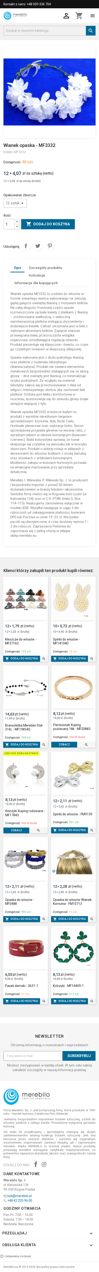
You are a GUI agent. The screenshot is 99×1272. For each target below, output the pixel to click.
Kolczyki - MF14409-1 (68, 986)
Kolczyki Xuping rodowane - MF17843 (25, 813)
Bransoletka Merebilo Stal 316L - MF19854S (23, 727)
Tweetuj (37, 245)
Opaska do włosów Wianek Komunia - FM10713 (72, 902)
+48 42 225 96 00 (19, 1200)
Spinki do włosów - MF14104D (66, 641)
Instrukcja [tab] (37, 275)
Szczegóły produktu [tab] (45, 268)
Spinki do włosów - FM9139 (72, 814)
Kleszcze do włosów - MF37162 (20, 641)
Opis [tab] (17, 268)
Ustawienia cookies (18, 1256)
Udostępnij (25, 245)
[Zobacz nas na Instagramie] (44, 1165)
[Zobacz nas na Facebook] (35, 1165)
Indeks (8, 152)
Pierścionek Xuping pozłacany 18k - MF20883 (71, 727)
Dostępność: (12, 162)
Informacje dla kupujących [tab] (36, 283)
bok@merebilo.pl (19, 1196)
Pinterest (49, 245)
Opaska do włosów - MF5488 (19, 902)
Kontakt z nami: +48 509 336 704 (27, 4)
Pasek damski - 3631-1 (21, 986)
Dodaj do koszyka (48, 224)
